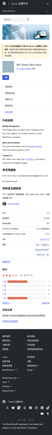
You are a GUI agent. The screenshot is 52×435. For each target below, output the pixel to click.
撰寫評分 (6, 303)
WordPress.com (10, 378)
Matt (5, 382)
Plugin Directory (8, 11)
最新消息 (6, 340)
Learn (4, 357)
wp (47, 255)
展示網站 (31, 336)
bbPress (7, 386)
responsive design (42, 250)
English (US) (45, 239)
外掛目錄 (31, 345)
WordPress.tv (9, 370)
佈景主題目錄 (33, 340)
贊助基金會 (33, 365)
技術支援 (9, 112)
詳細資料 (9, 86)
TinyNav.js (30, 159)
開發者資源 (7, 365)
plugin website (35, 146)
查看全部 (46, 303)
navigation (45, 245)
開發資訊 (9, 105)
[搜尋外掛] (28, 19)
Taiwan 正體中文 (15, 402)
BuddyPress (9, 391)
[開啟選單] (48, 3)
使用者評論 (10, 93)
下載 (5, 77)
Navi (37, 245)
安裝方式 (9, 99)
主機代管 (6, 345)
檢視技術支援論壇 (10, 321)
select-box (41, 255)
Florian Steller (25, 68)
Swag (31, 370)
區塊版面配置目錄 (35, 349)
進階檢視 (6, 261)
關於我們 (6, 336)
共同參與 (31, 357)
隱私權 (5, 349)
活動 (29, 361)
